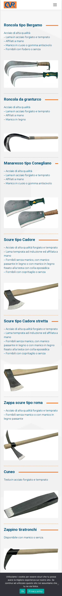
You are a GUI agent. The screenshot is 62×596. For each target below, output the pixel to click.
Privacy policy (36, 591)
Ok (22, 591)
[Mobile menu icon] (55, 5)
